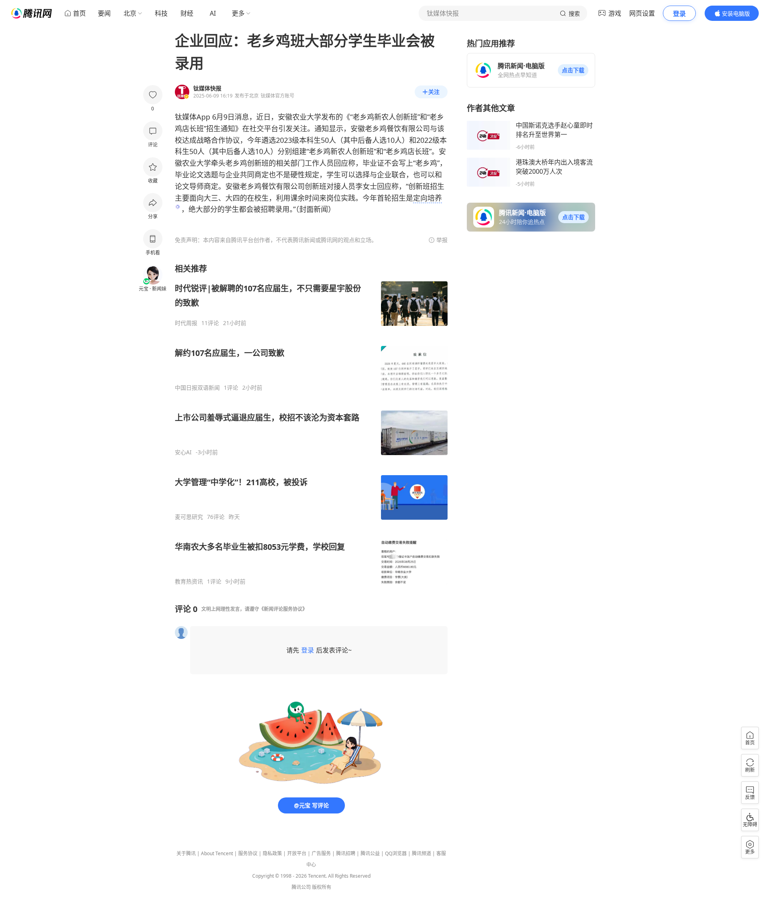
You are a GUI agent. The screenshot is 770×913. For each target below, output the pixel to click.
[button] (573, 70)
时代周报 (186, 323)
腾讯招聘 (345, 853)
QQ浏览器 (396, 853)
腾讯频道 (421, 853)
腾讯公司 (301, 887)
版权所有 (321, 887)
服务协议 (247, 853)
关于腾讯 (186, 853)
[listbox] (311, 424)
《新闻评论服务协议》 (283, 609)
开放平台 (296, 853)
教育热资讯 (189, 581)
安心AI (183, 452)
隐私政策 (272, 853)
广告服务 (321, 853)
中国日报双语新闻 (197, 387)
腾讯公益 (370, 853)
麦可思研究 (189, 517)
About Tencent (217, 853)
